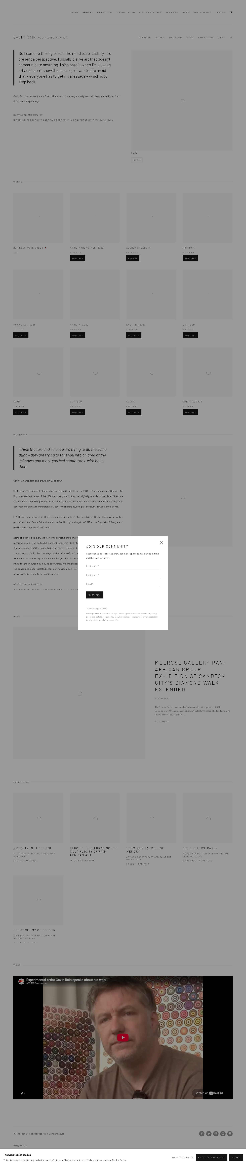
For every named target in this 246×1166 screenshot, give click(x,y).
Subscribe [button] (95, 595)
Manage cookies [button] (183, 1157)
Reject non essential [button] (211, 1157)
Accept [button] (236, 1157)
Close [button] (160, 543)
